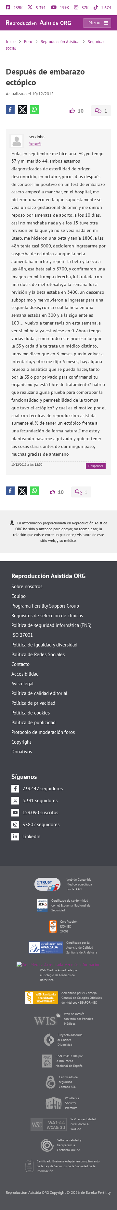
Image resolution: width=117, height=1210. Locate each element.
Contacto (20, 664)
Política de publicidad (33, 722)
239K (17, 7)
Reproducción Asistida (60, 41)
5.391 (40, 7)
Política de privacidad (33, 703)
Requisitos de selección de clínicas (47, 615)
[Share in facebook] (10, 109)
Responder (95, 466)
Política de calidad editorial (39, 693)
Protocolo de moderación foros (43, 732)
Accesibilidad (25, 673)
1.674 (105, 7)
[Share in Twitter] (22, 109)
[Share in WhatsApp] (34, 109)
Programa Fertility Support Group (45, 605)
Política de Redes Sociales (38, 654)
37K (85, 7)
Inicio (11, 41)
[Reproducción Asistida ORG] (38, 22)
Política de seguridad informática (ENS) (51, 625)
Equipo (18, 596)
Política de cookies (30, 712)
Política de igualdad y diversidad (44, 644)
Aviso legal (22, 683)
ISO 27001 (22, 635)
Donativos (21, 751)
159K (64, 7)
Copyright (21, 741)
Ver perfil (35, 144)
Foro (28, 41)
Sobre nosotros (26, 586)
